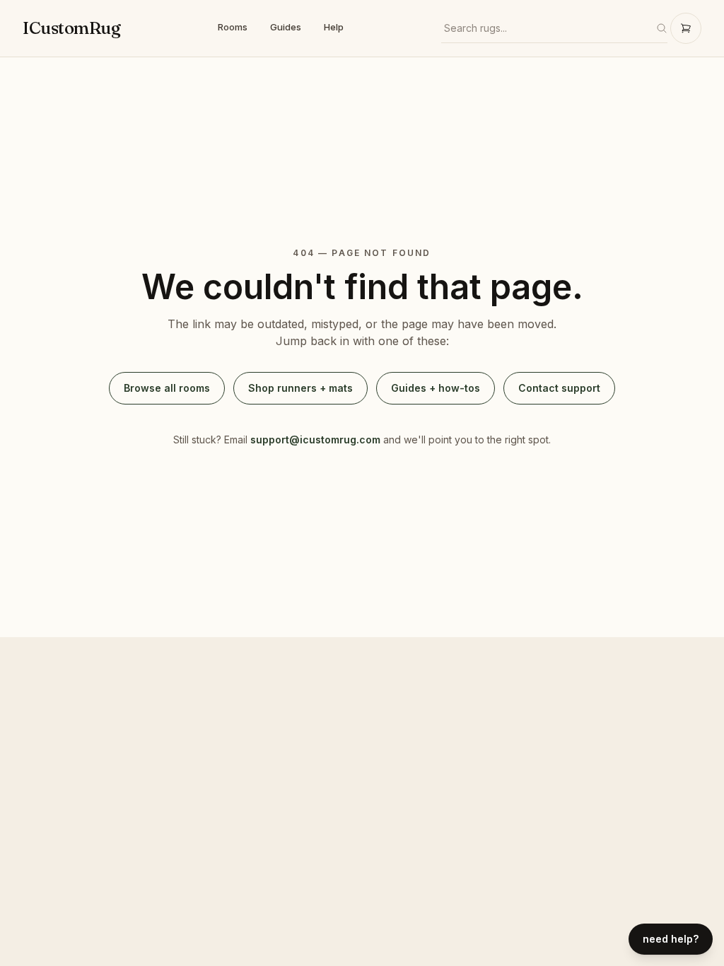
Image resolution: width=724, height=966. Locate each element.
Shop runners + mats (300, 388)
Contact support (559, 388)
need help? (671, 939)
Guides (285, 27)
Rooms (232, 27)
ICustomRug (71, 28)
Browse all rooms (167, 388)
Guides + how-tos (435, 388)
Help (334, 27)
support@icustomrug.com (315, 439)
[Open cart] (685, 28)
